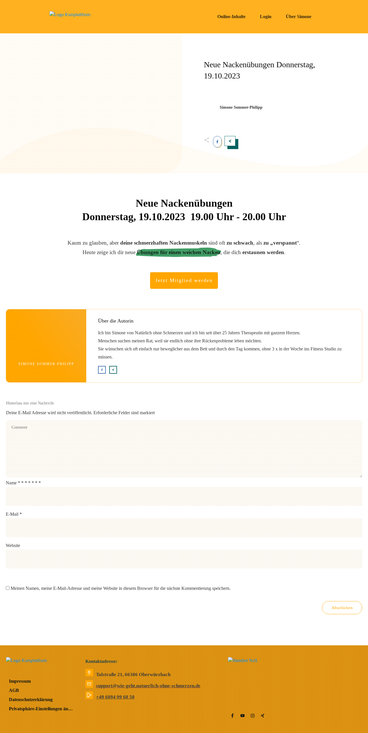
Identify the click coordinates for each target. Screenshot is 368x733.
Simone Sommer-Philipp (46, 364)
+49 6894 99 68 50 (115, 697)
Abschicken (342, 607)
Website (13, 545)
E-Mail (14, 514)
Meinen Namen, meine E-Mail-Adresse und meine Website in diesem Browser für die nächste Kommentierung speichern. (121, 588)
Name (23, 482)
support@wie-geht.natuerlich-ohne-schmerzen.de (148, 685)
